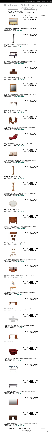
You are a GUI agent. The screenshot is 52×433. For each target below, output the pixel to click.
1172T (31, 17)
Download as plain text (26, 430)
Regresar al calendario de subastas (44, 1)
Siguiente (43, 15)
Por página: (29, 12)
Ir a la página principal (30, 1)
